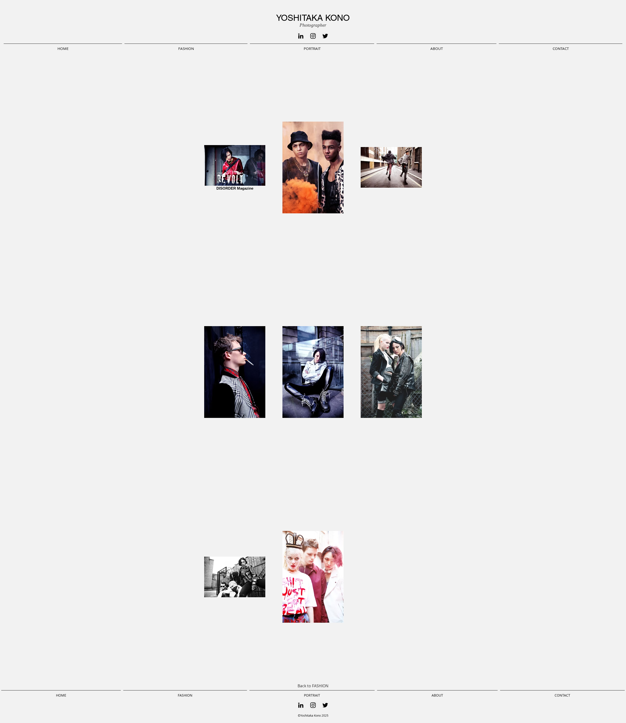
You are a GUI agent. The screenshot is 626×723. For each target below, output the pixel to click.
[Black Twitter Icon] (325, 36)
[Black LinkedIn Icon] (300, 36)
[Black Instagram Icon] (313, 36)
